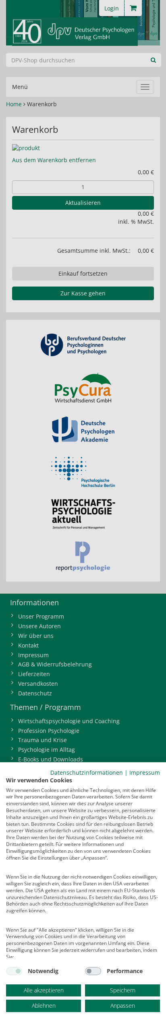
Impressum (144, 772)
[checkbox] (14, 971)
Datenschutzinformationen (86, 772)
